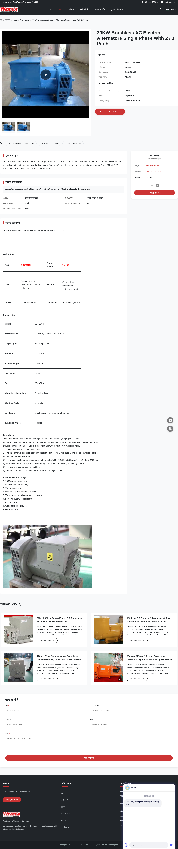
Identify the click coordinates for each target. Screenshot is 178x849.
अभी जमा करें (89, 758)
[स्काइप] (170, 429)
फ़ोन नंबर (8, 720)
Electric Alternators (21, 20)
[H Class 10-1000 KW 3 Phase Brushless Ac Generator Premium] (45, 74)
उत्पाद (59, 9)
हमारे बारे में (84, 9)
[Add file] (126, 845)
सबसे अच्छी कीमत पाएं (47, 640)
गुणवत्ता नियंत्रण (117, 9)
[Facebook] (152, 185)
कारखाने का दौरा (99, 9)
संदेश (7, 733)
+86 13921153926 (153, 172)
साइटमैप (63, 820)
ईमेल (92, 720)
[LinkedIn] (157, 185)
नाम (7, 706)
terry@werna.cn (169, 2)
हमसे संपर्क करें (65, 814)
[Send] (171, 845)
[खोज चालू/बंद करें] (160, 9)
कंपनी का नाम (94, 706)
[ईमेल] (170, 420)
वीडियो (71, 9)
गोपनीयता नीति (65, 827)
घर (50, 9)
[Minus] (171, 787)
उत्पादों (7, 20)
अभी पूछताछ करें (155, 193)
